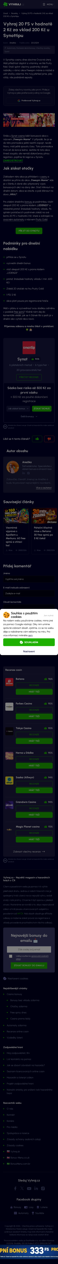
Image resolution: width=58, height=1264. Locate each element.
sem (30, 635)
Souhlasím (31, 642)
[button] (48, 615)
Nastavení (29, 651)
